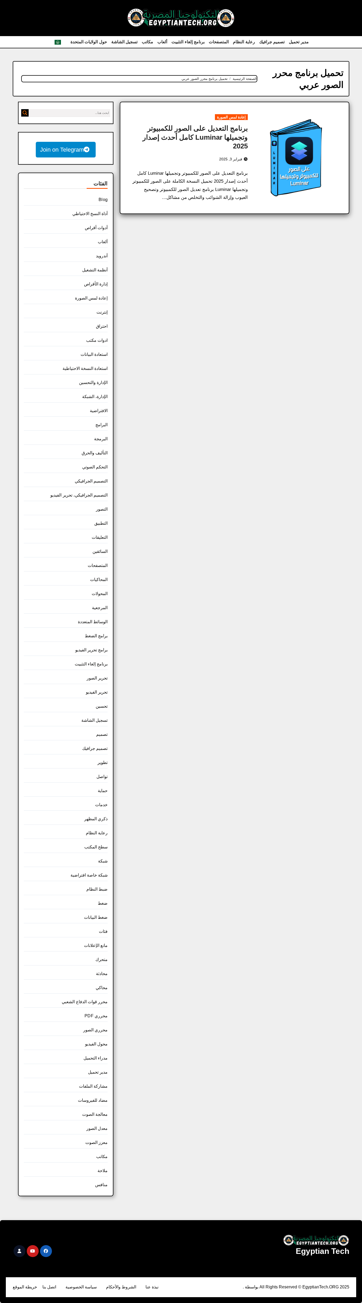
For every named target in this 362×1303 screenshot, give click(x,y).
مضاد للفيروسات (93, 1100)
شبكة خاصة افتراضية (89, 875)
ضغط (103, 903)
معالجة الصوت (95, 1114)
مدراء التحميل (95, 1058)
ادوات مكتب (97, 340)
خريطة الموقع (25, 1287)
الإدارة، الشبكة (95, 396)
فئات (103, 931)
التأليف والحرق (95, 453)
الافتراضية (99, 410)
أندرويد (102, 256)
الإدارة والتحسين (93, 382)
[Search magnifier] (25, 113)
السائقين (100, 551)
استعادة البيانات (94, 354)
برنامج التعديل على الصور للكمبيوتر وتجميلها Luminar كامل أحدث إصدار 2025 (195, 137)
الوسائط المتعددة (93, 622)
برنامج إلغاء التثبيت (188, 42)
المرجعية (100, 607)
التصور (102, 509)
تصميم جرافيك (272, 42)
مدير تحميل (299, 42)
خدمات (101, 804)
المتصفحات (219, 42)
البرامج (101, 424)
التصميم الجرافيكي (91, 481)
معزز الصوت (96, 1142)
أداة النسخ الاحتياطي (90, 213)
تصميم (102, 734)
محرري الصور (95, 1030)
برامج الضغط (96, 636)
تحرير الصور (97, 678)
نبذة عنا (151, 1287)
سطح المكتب (96, 847)
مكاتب (147, 42)
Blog (103, 199)
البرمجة (101, 439)
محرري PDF (96, 1016)
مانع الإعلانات (96, 945)
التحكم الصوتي (95, 467)
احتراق (102, 326)
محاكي (102, 987)
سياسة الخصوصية (81, 1287)
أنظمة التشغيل (95, 270)
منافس (101, 1184)
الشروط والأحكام (121, 1287)
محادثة (102, 973)
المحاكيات (99, 579)
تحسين (102, 706)
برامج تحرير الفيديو (91, 650)
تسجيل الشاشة (124, 42)
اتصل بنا (49, 1287)
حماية (103, 790)
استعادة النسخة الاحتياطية (85, 368)
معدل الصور (97, 1128)
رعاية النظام (244, 42)
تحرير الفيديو (97, 692)
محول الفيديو (96, 1044)
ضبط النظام (97, 889)
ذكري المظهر (96, 819)
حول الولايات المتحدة (88, 42)
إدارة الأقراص (96, 284)
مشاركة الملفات (93, 1086)
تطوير (103, 762)
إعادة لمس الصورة (231, 117)
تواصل (102, 776)
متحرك (101, 959)
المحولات (100, 593)
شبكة (103, 861)
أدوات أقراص (96, 227)
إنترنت (102, 312)
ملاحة (103, 1170)
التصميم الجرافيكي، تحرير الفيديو (79, 495)
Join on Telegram (62, 149)
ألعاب (162, 42)
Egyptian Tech (322, 1251)
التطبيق (101, 523)
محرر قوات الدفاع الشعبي (85, 1001)
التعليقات (100, 537)
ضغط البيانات (96, 917)
